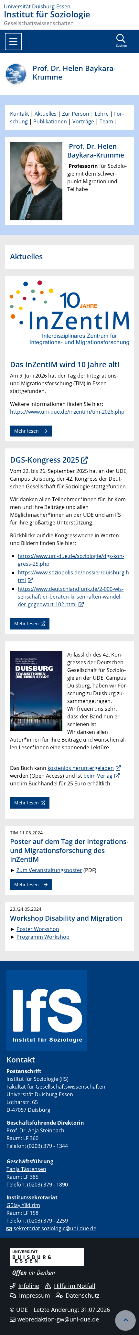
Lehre (102, 113)
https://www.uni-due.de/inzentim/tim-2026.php (67, 411)
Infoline (28, 1286)
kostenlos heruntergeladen (81, 768)
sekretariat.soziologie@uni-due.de (55, 1228)
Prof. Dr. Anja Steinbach (35, 1130)
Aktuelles (46, 113)
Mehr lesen (26, 431)
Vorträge (83, 121)
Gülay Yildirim (23, 1205)
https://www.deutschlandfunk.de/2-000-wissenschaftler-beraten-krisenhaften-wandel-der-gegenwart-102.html (70, 596)
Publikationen (50, 121)
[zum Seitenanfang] (125, 1320)
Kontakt (20, 113)
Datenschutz (82, 1295)
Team (106, 121)
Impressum (34, 1295)
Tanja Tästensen (26, 1169)
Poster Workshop (37, 929)
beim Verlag (97, 775)
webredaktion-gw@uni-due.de (58, 1319)
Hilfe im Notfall (74, 1286)
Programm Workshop (43, 936)
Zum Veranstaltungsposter (49, 870)
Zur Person (75, 113)
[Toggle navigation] (13, 41)
